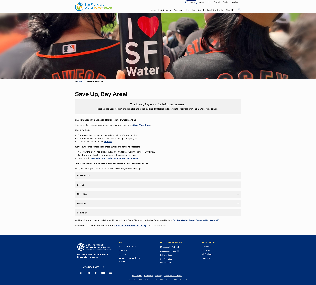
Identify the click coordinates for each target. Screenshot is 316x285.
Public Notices (166, 255)
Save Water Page (141, 125)
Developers (207, 246)
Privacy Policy (133, 279)
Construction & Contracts (210, 10)
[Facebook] (96, 273)
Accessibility (137, 276)
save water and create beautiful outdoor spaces (114, 158)
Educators (206, 250)
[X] (81, 273)
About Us (230, 10)
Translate (235, 2)
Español (217, 2)
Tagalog (225, 2)
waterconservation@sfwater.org (130, 225)
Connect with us (93, 267)
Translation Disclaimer (173, 276)
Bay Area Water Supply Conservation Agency (195, 220)
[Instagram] (88, 273)
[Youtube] (103, 273)
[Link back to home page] (102, 6)
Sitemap (158, 276)
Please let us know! (87, 257)
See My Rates (166, 259)
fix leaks (108, 141)
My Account (191, 2)
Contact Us (148, 276)
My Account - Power (168, 251)
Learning (190, 10)
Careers (202, 2)
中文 (209, 2)
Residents (206, 258)
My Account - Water (168, 247)
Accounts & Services (161, 10)
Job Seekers (207, 254)
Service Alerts (166, 263)
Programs (178, 10)
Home (79, 81)
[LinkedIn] (110, 273)
